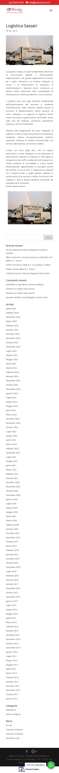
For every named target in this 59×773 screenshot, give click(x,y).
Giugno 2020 (11, 507)
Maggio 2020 (12, 512)
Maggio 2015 (12, 613)
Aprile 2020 (11, 516)
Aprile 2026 (11, 308)
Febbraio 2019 (12, 550)
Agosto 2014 (12, 652)
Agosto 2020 (12, 499)
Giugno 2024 (11, 355)
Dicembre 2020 (12, 482)
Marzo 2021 (11, 469)
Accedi (9, 725)
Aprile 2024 (11, 363)
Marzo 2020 (11, 520)
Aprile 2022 (11, 440)
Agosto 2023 (12, 393)
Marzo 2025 (11, 321)
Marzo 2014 (11, 673)
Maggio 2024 (12, 359)
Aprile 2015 (11, 618)
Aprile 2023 (11, 410)
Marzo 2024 (11, 368)
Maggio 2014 (12, 664)
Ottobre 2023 (12, 385)
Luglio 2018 (11, 571)
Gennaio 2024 (12, 376)
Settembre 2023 (13, 389)
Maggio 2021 (12, 461)
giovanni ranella (13, 297)
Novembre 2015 (13, 588)
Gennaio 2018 (12, 580)
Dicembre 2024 (12, 334)
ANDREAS (10, 284)
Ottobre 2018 (12, 563)
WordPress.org (12, 738)
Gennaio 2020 (12, 529)
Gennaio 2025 (12, 329)
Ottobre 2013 (12, 694)
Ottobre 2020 (12, 491)
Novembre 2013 (13, 690)
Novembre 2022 (13, 423)
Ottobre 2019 (12, 541)
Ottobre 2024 (12, 342)
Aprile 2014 (11, 669)
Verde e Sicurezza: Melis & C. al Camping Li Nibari (28, 264)
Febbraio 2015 (12, 626)
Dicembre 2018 (12, 558)
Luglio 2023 (11, 397)
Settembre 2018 (13, 567)
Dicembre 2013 (12, 686)
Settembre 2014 (13, 647)
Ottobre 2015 (12, 592)
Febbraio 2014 (12, 677)
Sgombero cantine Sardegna (31, 284)
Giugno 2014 (11, 660)
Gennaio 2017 (12, 584)
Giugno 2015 (11, 609)
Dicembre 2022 (12, 418)
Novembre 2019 (13, 537)
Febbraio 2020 (12, 524)
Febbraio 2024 (12, 372)
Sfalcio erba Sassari (25, 288)
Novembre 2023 (13, 380)
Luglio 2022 (11, 431)
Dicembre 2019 (12, 533)
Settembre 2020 (13, 495)
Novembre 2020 (13, 486)
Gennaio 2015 (12, 630)
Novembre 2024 (13, 338)
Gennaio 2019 (12, 554)
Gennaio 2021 (12, 478)
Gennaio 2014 (12, 681)
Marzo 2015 (11, 622)
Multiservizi (11, 710)
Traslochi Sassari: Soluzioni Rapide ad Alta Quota (28, 273)
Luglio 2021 (11, 457)
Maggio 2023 (12, 406)
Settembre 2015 (13, 597)
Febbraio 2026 (12, 312)
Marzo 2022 (11, 444)
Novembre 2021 (13, 452)
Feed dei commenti (14, 734)
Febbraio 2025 (12, 325)
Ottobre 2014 (12, 643)
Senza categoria (13, 714)
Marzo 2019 (11, 546)
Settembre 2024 (13, 346)
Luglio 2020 (11, 503)
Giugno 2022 (11, 435)
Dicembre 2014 (12, 635)
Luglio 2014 (11, 656)
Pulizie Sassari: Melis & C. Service (20, 269)
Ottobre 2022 (12, 427)
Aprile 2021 (11, 465)
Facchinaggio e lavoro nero (35, 297)
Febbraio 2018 (12, 575)
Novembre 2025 (13, 317)
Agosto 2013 (12, 698)
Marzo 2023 (11, 414)
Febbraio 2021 (12, 474)
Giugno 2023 (11, 401)
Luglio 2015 (11, 605)
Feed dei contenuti (14, 729)
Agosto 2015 (12, 601)
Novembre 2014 (13, 639)
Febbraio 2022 (12, 448)
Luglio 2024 (11, 351)
